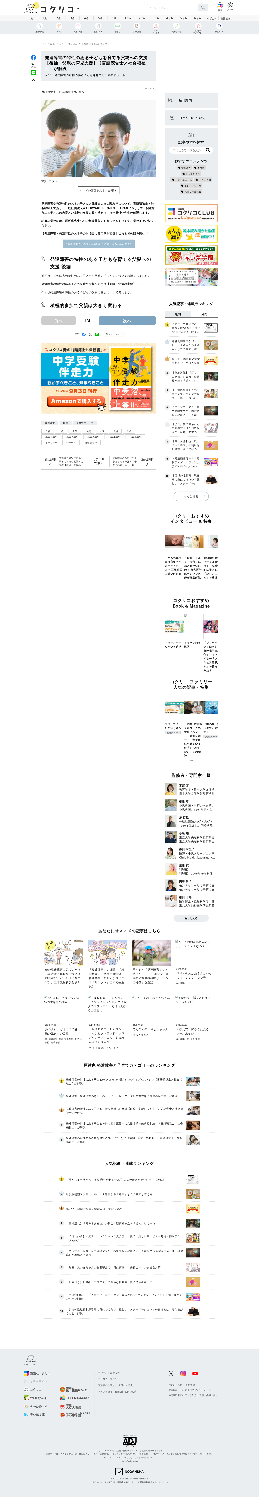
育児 (61, 43)
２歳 (74, 431)
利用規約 (190, 1384)
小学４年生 (114, 437)
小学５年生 (135, 437)
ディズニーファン (107, 1378)
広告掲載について (177, 1390)
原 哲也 (80, 92)
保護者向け (227, 18)
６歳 (129, 431)
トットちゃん (193, 173)
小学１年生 (51, 437)
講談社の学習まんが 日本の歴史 (115, 1385)
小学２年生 (72, 437)
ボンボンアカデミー (109, 1372)
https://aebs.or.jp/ (129, 1460)
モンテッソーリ (193, 185)
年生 (128, 18)
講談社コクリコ (173, 732)
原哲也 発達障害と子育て (94, 43)
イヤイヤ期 (205, 179)
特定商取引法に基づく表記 (182, 1395)
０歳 (47, 431)
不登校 (201, 167)
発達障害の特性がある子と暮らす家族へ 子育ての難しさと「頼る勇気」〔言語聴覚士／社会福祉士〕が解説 (125, 461)
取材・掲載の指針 (208, 1395)
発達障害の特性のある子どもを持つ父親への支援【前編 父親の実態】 (88, 284)
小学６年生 (51, 442)
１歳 (61, 431)
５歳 (115, 431)
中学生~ (211, 18)
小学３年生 (93, 437)
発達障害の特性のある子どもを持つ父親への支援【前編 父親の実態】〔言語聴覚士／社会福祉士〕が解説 (71, 461)
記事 (52, 43)
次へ (127, 321)
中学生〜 (71, 442)
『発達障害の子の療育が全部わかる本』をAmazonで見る (98, 244)
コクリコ (192, 760)
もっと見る (191, 496)
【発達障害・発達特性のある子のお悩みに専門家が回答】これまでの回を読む (93, 233)
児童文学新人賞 (193, 191)
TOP (43, 43)
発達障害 (72, 43)
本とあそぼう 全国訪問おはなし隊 (117, 1391)
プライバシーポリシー (201, 1390)
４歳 (101, 431)
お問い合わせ (175, 1384)
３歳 (88, 431)
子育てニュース (85, 423)
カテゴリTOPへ (98, 461)
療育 (65, 423)
